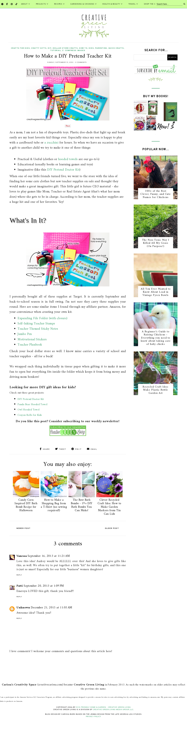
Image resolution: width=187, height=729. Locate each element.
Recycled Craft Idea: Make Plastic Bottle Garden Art (156, 390)
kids (91, 48)
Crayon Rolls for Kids (30, 415)
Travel (132, 4)
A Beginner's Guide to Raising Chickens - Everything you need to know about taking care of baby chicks (156, 337)
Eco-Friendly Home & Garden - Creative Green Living (103, 707)
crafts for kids (20, 48)
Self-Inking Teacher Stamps (36, 323)
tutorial (55, 50)
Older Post (112, 528)
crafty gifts (38, 48)
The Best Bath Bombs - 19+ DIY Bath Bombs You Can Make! (81, 505)
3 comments (81, 62)
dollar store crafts (65, 48)
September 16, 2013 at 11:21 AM (49, 556)
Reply (19, 575)
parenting (101, 48)
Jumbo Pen (25, 334)
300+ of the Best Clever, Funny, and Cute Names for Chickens (155, 194)
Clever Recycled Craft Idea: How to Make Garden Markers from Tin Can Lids (109, 507)
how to (83, 48)
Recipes (58, 4)
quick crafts (116, 48)
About (24, 4)
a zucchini (51, 143)
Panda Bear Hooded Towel (32, 404)
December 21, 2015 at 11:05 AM (51, 607)
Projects (41, 4)
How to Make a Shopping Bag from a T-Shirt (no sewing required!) (54, 505)
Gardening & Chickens (82, 4)
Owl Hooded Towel (28, 409)
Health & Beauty (111, 4)
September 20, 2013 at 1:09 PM (44, 586)
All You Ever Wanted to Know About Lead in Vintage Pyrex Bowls (155, 292)
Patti (20, 586)
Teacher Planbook (30, 345)
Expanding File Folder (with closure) (42, 318)
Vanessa (22, 556)
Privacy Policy (93, 716)
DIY (49, 48)
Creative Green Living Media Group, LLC (113, 709)
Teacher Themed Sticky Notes (38, 329)
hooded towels (68, 159)
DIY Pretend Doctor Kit (63, 170)
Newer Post (24, 528)
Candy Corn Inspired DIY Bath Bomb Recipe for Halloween (26, 505)
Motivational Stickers (32, 339)
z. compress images (73, 50)
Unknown (23, 607)
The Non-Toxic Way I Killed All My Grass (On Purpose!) (155, 243)
